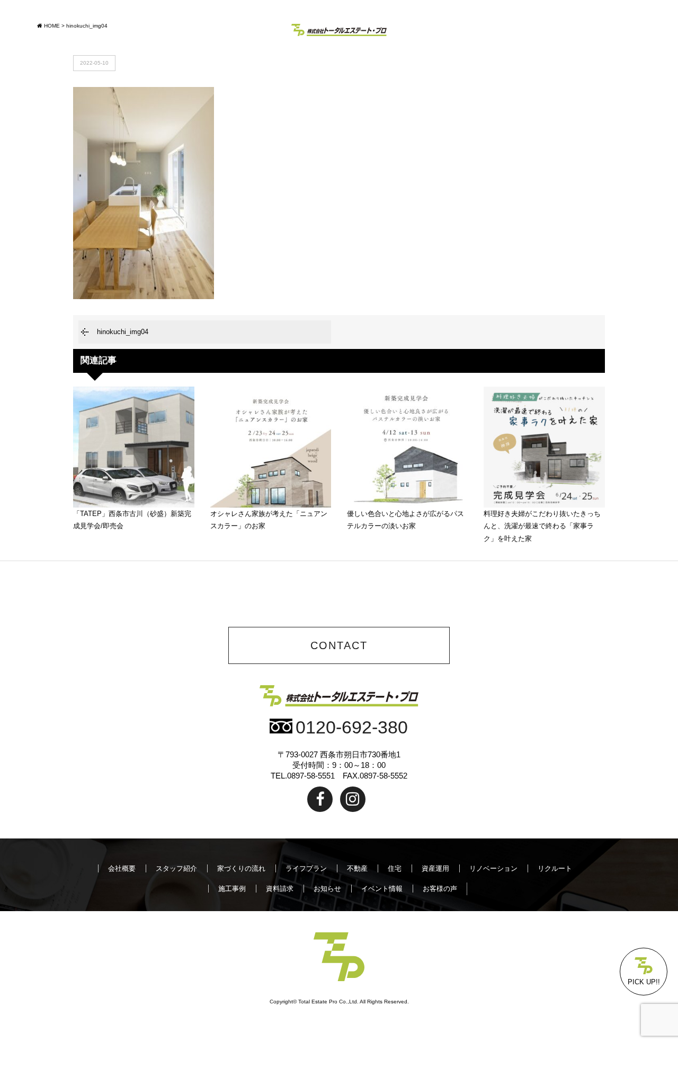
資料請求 (279, 889)
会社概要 (122, 868)
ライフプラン (306, 868)
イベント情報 (382, 889)
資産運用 (435, 868)
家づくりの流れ (241, 868)
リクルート (555, 868)
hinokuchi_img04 (122, 332)
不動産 (357, 868)
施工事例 (232, 889)
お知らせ (327, 889)
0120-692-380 (352, 727)
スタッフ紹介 (176, 868)
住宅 (395, 868)
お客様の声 (440, 889)
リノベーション (493, 868)
